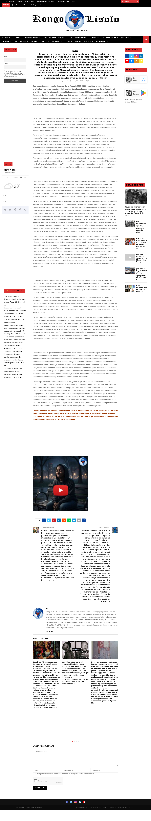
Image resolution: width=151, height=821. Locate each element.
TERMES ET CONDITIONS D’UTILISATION (121, 807)
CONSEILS (94, 37)
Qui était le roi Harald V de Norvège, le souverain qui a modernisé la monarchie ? (13, 371)
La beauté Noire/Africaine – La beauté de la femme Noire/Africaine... (141, 243)
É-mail (6, 64)
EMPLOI (105, 807)
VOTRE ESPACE (101, 41)
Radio (68, 41)
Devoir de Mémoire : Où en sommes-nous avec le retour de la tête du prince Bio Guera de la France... (135, 211)
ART (69, 37)
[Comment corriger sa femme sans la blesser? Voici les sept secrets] (130, 257)
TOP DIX (17, 37)
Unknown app (139, 78)
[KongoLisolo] (129, 95)
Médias (44, 41)
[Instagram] (75, 802)
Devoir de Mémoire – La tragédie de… (29, 5)
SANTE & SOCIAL (20, 41)
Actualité (75, 50)
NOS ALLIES (125, 37)
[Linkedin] (80, 802)
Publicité (87, 41)
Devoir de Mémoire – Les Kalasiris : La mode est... (141, 288)
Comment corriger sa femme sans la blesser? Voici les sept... (141, 258)
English (126, 1)
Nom (5, 56)
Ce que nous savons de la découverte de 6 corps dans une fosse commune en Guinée (15, 311)
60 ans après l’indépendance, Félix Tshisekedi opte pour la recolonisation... (141, 273)
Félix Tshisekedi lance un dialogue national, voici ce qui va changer (15, 299)
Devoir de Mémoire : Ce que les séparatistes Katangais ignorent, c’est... (141, 226)
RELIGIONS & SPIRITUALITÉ (53, 37)
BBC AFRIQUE (17, 291)
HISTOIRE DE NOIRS (32, 37)
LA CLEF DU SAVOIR (109, 37)
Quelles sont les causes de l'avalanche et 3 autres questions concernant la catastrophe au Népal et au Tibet (13, 357)
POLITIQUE (6, 41)
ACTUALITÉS (6, 37)
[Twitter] (71, 802)
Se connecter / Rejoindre (46, 1)
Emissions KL (57, 41)
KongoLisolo (138, 91)
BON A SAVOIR (80, 37)
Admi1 (67, 81)
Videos (78, 41)
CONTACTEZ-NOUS (95, 807)
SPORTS (34, 41)
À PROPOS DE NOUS (81, 807)
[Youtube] (84, 802)
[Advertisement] (59, 110)
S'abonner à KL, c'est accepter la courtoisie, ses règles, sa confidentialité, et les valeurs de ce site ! (14, 73)
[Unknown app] (129, 82)
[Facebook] (67, 802)
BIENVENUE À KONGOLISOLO (67, 1)
